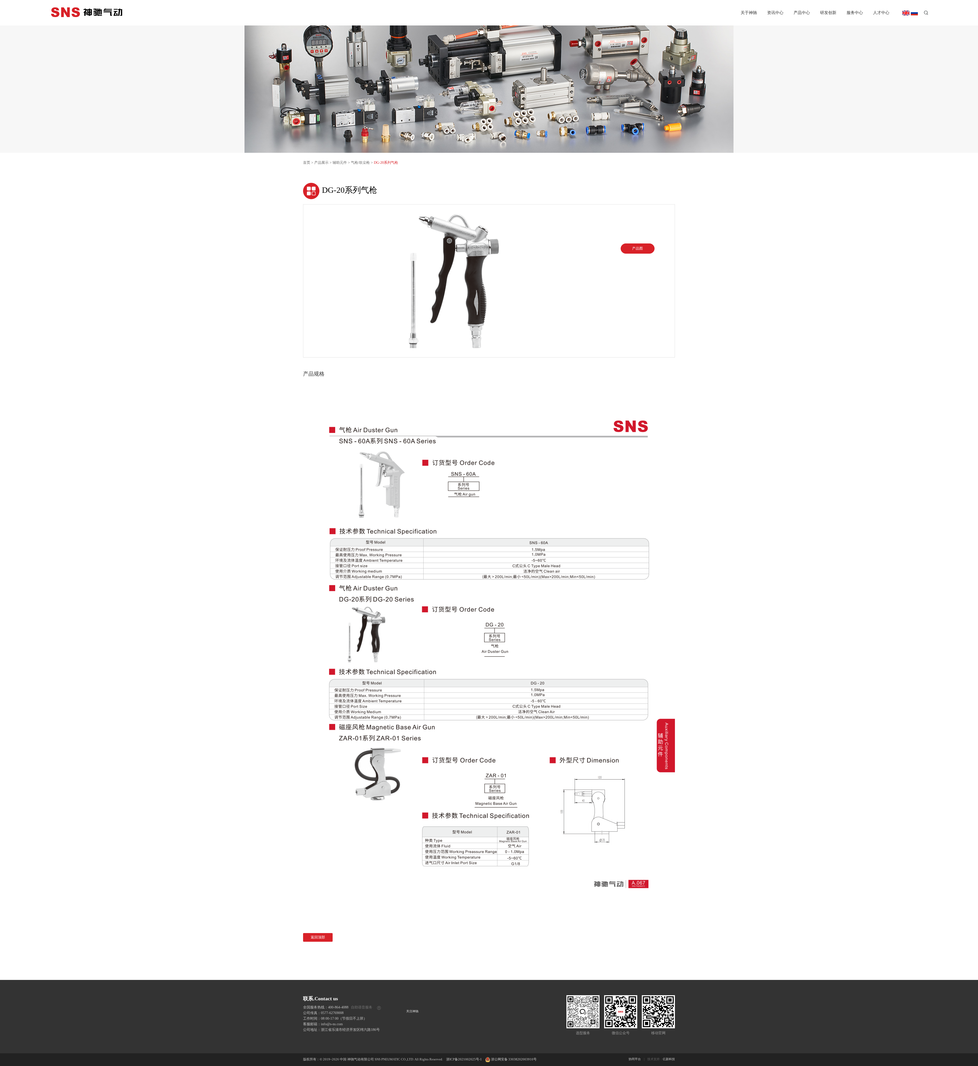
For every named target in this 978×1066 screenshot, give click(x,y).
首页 (306, 163)
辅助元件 (340, 163)
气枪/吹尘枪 (360, 163)
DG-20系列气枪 (386, 163)
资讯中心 (775, 12)
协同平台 (635, 1059)
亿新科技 (669, 1059)
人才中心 (881, 12)
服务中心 (855, 12)
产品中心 (802, 12)
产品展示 (321, 163)
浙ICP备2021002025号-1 (464, 1059)
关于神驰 (749, 12)
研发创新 (828, 12)
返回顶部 (318, 937)
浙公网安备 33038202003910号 (514, 1059)
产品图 (637, 248)
